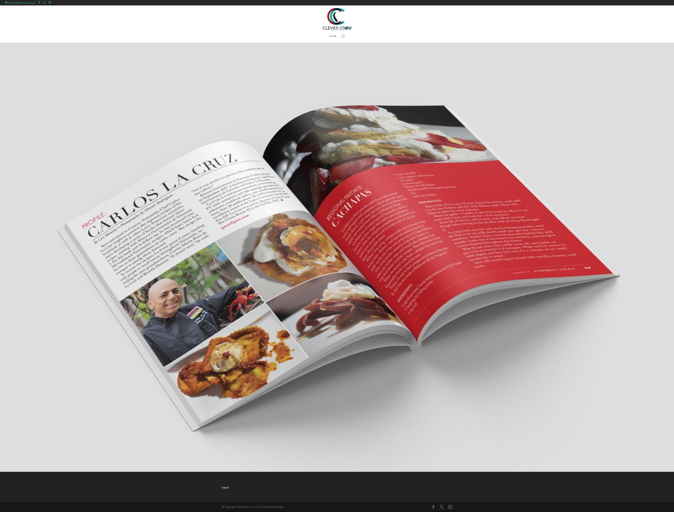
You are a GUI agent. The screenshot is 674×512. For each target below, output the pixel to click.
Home (332, 36)
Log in (225, 487)
